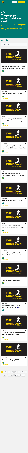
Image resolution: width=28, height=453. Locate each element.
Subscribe (21, 2)
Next (16, 375)
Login (15, 2)
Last (23, 375)
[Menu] (26, 2)
